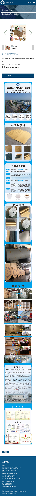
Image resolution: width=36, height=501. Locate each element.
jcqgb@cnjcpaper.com (9, 486)
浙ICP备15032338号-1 (9, 493)
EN (29, 3)
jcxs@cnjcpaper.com (12, 67)
